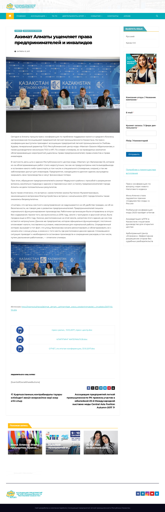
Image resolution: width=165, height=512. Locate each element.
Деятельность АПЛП (73, 16)
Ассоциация (38, 16)
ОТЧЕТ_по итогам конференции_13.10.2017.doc (72, 348)
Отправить (134, 154)
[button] (157, 16)
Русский (130, 36)
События (96, 16)
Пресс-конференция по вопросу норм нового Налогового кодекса (138, 186)
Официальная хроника (32, 31)
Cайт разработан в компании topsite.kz (51, 508)
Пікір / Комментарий (137, 141)
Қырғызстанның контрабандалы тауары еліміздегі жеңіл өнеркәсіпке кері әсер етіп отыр (36, 397)
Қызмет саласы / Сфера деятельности (141, 126)
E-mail (130, 112)
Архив (127, 16)
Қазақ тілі (131, 43)
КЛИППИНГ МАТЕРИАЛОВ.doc (72, 339)
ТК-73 (54, 16)
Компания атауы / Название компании (141, 98)
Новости (18, 31)
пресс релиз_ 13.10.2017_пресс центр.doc (72, 330)
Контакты (113, 16)
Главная (21, 16)
